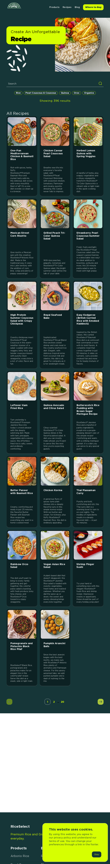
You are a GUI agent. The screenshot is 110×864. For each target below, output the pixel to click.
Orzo (76, 93)
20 (62, 701)
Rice (18, 93)
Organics (89, 93)
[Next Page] (101, 702)
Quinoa (65, 93)
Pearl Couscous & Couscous (40, 93)
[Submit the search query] (100, 83)
